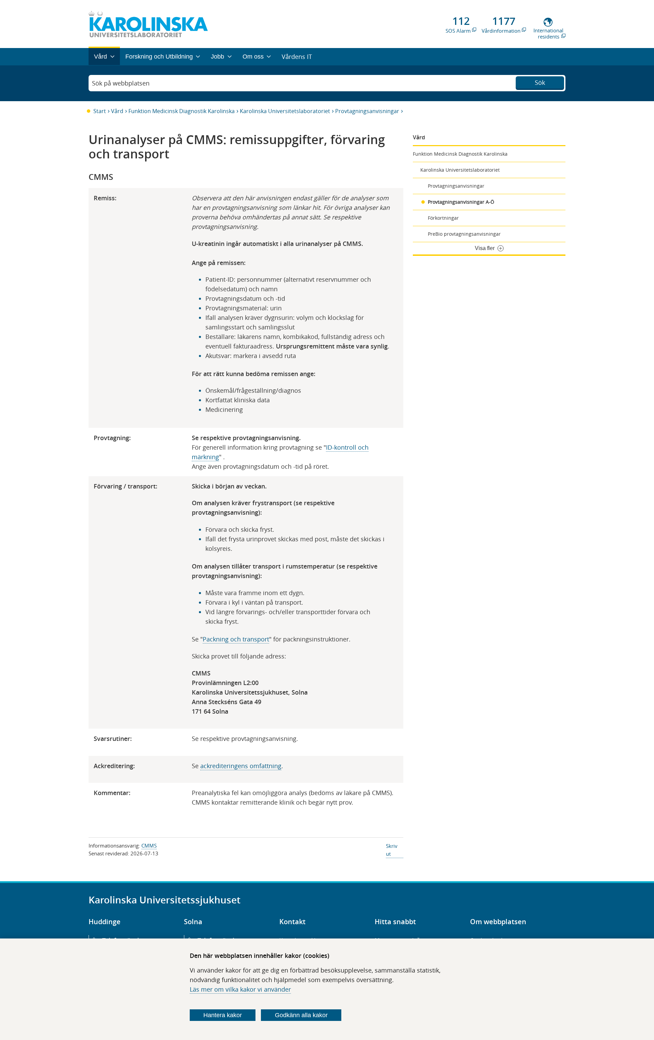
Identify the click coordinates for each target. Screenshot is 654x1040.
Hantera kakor (222, 1015)
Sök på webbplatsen (121, 83)
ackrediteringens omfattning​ (240, 766)
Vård (117, 111)
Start (99, 111)
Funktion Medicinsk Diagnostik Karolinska (181, 111)
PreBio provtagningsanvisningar (464, 234)
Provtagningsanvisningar (367, 111)
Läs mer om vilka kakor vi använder (240, 989)
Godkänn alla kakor (301, 1015)
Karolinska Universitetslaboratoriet (285, 111)
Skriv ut (392, 849)
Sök (540, 82)
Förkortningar (443, 218)
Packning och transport (236, 639)
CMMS (149, 845)
